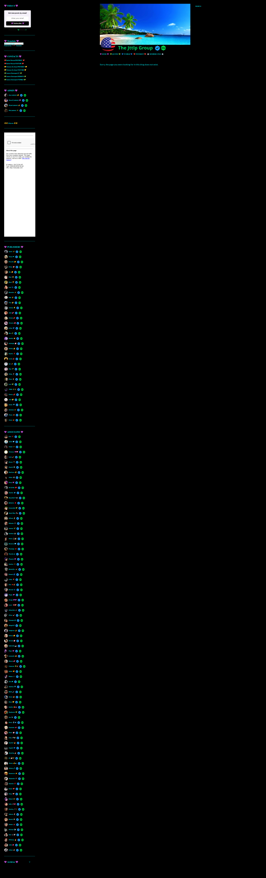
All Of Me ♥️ (12, 487)
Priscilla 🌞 (12, 262)
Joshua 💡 (11, 308)
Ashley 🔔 (11, 348)
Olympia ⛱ (12, 620)
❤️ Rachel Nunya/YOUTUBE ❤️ (14, 63)
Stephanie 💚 (12, 712)
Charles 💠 (12, 493)
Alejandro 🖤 (12, 778)
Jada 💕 (11, 313)
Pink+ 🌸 (11, 732)
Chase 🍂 (11, 415)
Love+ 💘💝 (12, 605)
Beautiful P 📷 (13, 498)
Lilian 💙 (11, 328)
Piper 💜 (11, 651)
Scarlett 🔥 (12, 743)
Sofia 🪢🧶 (12, 804)
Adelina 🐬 (12, 686)
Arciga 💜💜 (12, 600)
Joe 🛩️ (10, 717)
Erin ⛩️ (11, 436)
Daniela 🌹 (12, 783)
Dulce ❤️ (11, 789)
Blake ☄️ (11, 692)
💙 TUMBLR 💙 (127, 54)
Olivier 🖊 (11, 768)
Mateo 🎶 (11, 676)
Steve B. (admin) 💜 (14, 100)
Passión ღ (11, 554)
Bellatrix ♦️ (12, 503)
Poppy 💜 (11, 595)
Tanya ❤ (11, 256)
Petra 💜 (11, 482)
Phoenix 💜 (12, 559)
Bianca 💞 (11, 661)
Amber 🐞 (11, 824)
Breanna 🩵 (12, 544)
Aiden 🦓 (11, 477)
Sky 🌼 (10, 272)
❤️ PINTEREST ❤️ (140, 54)
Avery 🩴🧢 (12, 722)
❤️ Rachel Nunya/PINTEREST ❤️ (14, 60)
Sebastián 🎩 (12, 610)
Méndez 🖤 (12, 523)
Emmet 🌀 (11, 574)
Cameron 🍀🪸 (13, 666)
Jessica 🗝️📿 (12, 809)
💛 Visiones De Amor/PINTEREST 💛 (15, 67)
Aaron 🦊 (11, 697)
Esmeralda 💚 (13, 508)
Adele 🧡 (11, 671)
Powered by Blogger (152, 868)
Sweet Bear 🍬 (13, 513)
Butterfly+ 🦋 (12, 569)
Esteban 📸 (12, 533)
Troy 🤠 (11, 302)
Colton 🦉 (11, 850)
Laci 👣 (11, 287)
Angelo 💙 (11, 748)
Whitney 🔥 (12, 840)
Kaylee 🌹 (11, 353)
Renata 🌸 (11, 641)
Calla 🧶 (11, 845)
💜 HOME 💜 (104, 54)
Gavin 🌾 (11, 251)
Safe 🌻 (11, 297)
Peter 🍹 (11, 379)
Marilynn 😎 (12, 472)
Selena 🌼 (11, 635)
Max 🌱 (11, 369)
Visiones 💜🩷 (13, 452)
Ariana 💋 (11, 318)
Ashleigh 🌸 (12, 343)
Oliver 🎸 (11, 615)
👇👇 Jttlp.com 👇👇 (10, 123)
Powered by (13, 30)
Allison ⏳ (11, 518)
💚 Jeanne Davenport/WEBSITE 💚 (15, 76)
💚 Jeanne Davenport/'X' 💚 (13, 73)
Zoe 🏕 (10, 681)
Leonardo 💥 (12, 656)
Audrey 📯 (12, 564)
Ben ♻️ (11, 333)
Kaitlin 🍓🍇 (12, 707)
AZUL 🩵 (11, 441)
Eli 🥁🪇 (11, 758)
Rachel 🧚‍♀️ (11, 819)
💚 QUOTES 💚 (115, 54)
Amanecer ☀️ (12, 773)
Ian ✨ (10, 364)
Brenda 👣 (12, 590)
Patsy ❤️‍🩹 (11, 794)
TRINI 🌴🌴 (12, 389)
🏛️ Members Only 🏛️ (155, 54)
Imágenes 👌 (12, 630)
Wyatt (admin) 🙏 (14, 105)
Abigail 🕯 (11, 625)
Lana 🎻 (11, 457)
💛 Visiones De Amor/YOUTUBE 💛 (15, 70)
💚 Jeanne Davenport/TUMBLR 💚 (15, 80)
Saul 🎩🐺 (12, 835)
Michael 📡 (12, 829)
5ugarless (155, 872)
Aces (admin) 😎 (13, 95)
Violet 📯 (11, 447)
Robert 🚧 (11, 799)
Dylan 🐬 (11, 405)
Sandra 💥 (11, 338)
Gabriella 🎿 (12, 646)
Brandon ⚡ (12, 292)
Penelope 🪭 (12, 549)
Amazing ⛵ (12, 753)
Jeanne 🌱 (12, 528)
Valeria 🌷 (11, 814)
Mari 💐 (11, 277)
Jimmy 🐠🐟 (12, 763)
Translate (19, 45)
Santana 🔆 (12, 410)
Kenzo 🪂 (11, 462)
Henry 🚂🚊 (12, 538)
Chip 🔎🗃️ (12, 738)
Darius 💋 (11, 394)
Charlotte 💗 (12, 727)
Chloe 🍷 (11, 374)
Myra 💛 (11, 702)
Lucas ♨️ (11, 359)
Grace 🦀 (11, 420)
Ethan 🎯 (11, 267)
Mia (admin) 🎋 (13, 110)
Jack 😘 (11, 399)
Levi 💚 (11, 384)
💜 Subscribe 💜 (17, 23)
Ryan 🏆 (11, 282)
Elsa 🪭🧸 (11, 584)
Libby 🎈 (11, 579)
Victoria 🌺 (12, 323)
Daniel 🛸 (11, 467)
